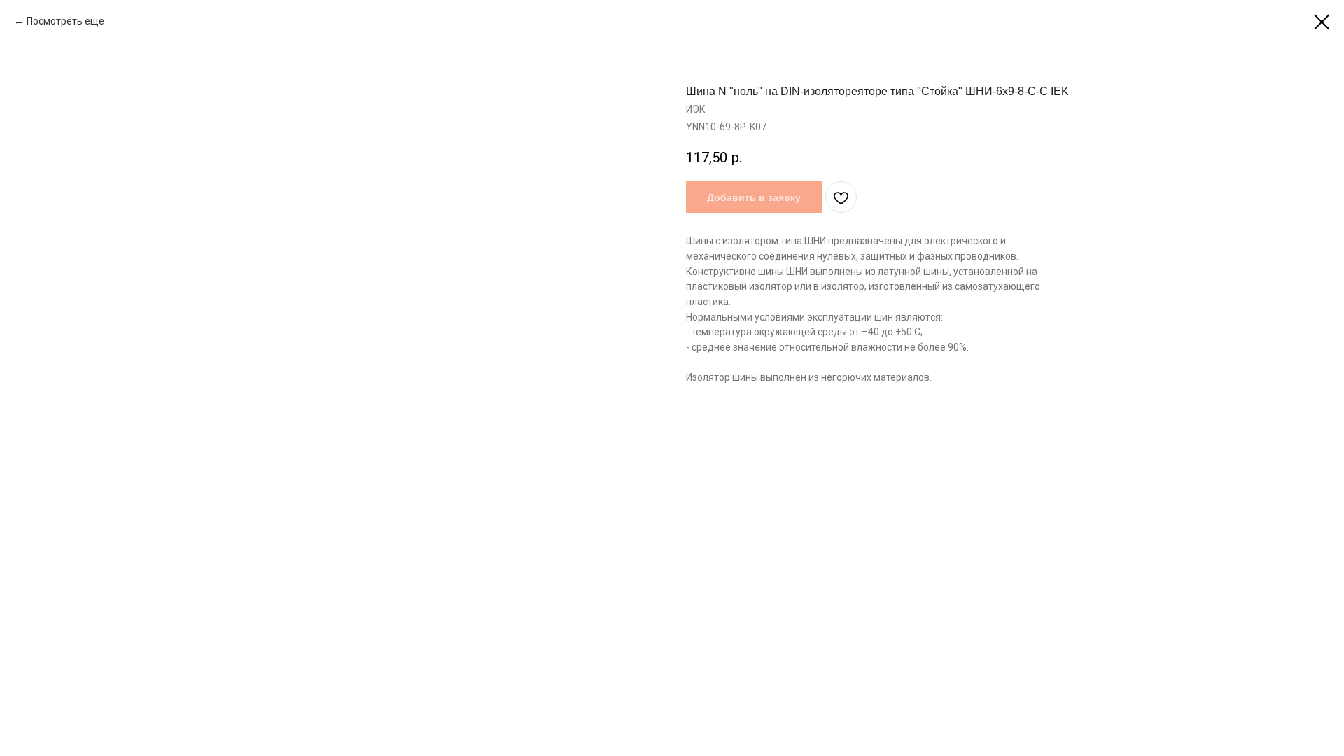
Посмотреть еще (66, 21)
